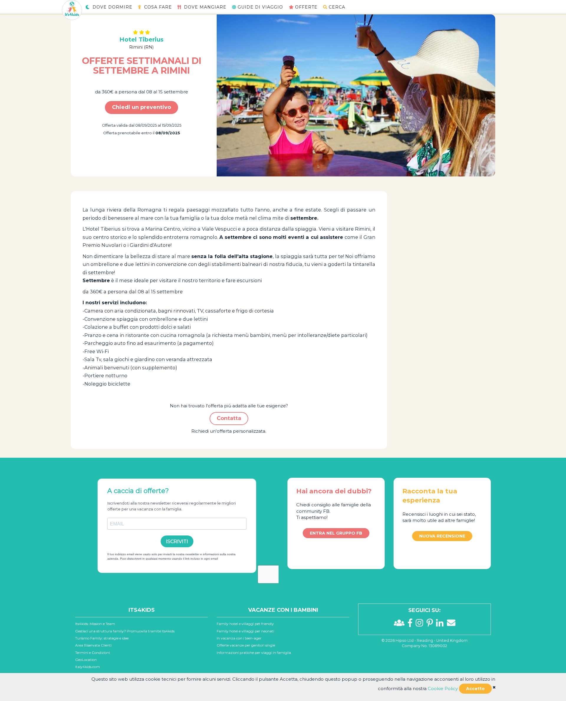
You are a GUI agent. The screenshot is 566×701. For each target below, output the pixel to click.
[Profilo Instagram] (421, 624)
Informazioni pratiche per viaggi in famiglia (254, 652)
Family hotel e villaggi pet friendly (245, 623)
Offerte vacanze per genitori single (246, 645)
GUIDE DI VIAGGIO (260, 7)
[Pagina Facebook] (412, 624)
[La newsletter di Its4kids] (451, 624)
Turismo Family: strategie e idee (102, 638)
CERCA (337, 7)
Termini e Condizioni (92, 652)
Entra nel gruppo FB (336, 533)
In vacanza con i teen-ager (239, 638)
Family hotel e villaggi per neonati (245, 631)
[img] (494, 687)
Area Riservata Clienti (93, 645)
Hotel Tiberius (141, 39)
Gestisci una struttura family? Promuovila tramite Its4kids (125, 631)
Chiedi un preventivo (141, 107)
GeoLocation (86, 659)
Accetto (475, 688)
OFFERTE (306, 7)
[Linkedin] (441, 624)
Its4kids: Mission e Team (95, 623)
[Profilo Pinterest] (431, 624)
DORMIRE (112, 7)
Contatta (229, 418)
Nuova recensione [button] (442, 536)
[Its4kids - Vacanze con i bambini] (72, 9)
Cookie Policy (443, 688)
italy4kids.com (87, 666)
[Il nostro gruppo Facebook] (401, 624)
